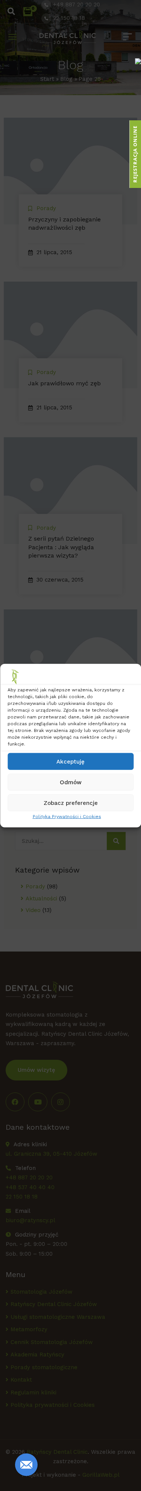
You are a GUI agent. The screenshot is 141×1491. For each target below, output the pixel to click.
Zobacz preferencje (71, 802)
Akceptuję (70, 761)
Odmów (71, 782)
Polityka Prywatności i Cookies (67, 816)
